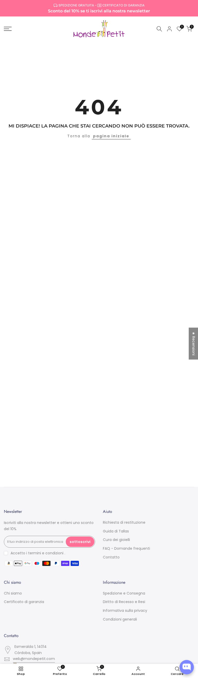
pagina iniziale (111, 136)
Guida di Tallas (116, 531)
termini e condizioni (45, 553)
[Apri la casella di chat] (186, 667)
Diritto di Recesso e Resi (124, 601)
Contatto (111, 557)
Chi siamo (13, 593)
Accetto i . (38, 553)
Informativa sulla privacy (125, 610)
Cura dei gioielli (116, 539)
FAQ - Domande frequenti (126, 548)
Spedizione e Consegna (124, 593)
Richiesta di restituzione (124, 522)
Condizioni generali (120, 619)
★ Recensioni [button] (193, 343)
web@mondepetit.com (34, 658)
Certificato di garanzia (24, 601)
